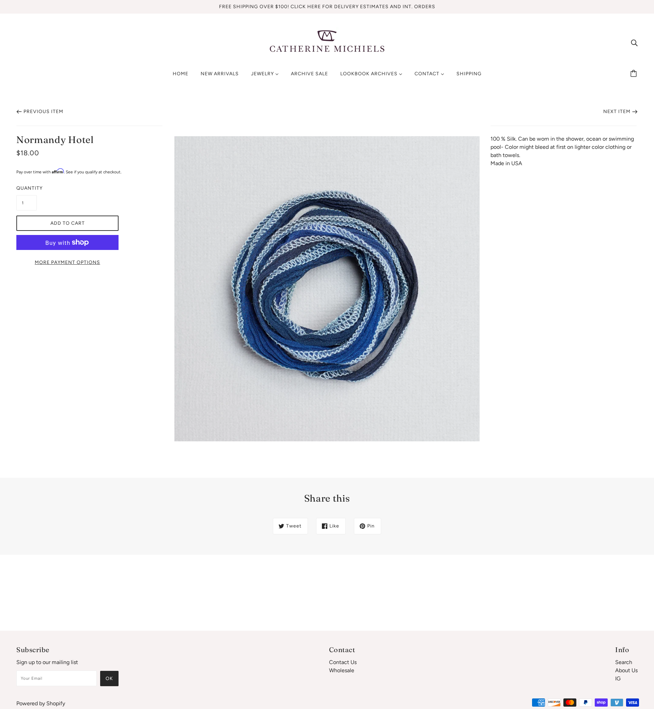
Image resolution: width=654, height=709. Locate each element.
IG (618, 678)
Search (623, 662)
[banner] (327, 42)
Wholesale (341, 670)
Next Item (616, 111)
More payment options (67, 262)
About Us (626, 670)
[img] (634, 42)
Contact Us (343, 662)
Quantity (26, 188)
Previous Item (43, 111)
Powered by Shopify (40, 703)
